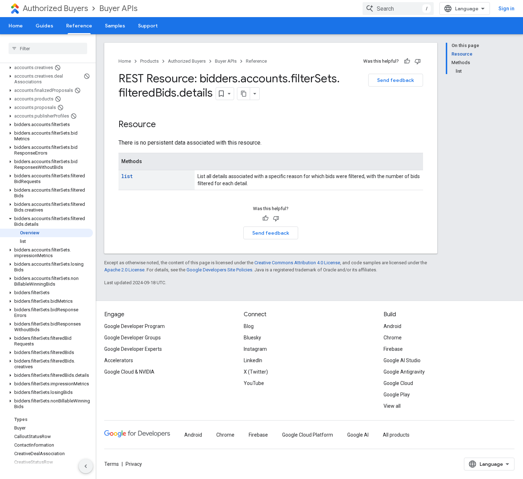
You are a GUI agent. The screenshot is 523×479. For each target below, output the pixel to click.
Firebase (393, 349)
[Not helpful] (417, 61)
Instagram (255, 349)
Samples (115, 25)
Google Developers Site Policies (219, 269)
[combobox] (398, 8)
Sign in (506, 8)
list (127, 176)
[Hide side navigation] (86, 466)
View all (392, 406)
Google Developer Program (134, 326)
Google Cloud (398, 383)
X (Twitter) (256, 372)
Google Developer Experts (133, 349)
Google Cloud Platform (307, 435)
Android (392, 326)
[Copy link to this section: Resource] (163, 125)
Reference (79, 25)
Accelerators (118, 360)
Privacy (134, 464)
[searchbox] (48, 48)
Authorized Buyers (55, 8)
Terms (111, 464)
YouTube (254, 383)
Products (149, 61)
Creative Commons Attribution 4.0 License (297, 262)
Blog (249, 326)
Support (148, 25)
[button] (46, 67)
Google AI (358, 435)
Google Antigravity (404, 372)
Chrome (393, 337)
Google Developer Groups (132, 337)
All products (396, 435)
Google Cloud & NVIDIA (129, 372)
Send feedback (395, 80)
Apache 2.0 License (124, 269)
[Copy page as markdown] (243, 94)
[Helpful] (407, 61)
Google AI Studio (402, 360)
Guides (44, 25)
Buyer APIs (118, 8)
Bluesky (252, 337)
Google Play (397, 394)
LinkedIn (253, 360)
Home (16, 25)
